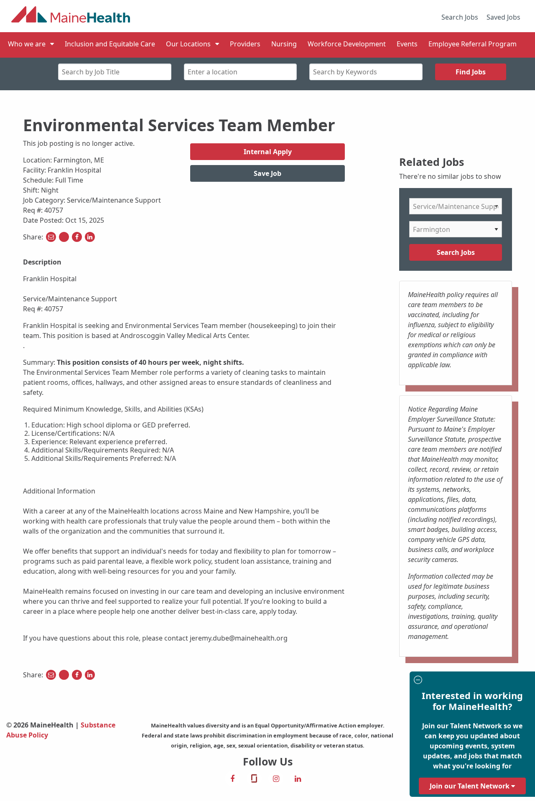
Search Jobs (459, 17)
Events (407, 43)
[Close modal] (471, 681)
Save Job (267, 173)
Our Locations (188, 43)
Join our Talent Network (470, 786)
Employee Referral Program (472, 43)
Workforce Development (347, 43)
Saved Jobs (503, 17)
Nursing (284, 43)
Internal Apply (268, 151)
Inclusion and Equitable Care (110, 43)
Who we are (27, 43)
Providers (245, 43)
